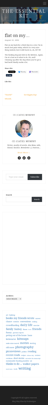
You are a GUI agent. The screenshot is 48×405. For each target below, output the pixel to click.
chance (9, 322)
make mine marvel (12, 343)
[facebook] (19, 158)
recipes (23, 355)
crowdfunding (12, 325)
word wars (9, 369)
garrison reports (18, 333)
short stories (19, 358)
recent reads (13, 355)
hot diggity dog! (30, 95)
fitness (25, 329)
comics (16, 322)
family (9, 329)
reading (32, 351)
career (38, 318)
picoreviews (13, 351)
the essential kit (24, 13)
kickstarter (11, 339)
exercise (36, 325)
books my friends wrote (20, 318)
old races (10, 347)
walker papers (31, 364)
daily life (26, 325)
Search (9, 195)
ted (31, 361)
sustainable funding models (17, 361)
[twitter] (24, 158)
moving (33, 343)
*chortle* (8, 95)
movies (24, 342)
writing (24, 368)
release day (30, 355)
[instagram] (28, 158)
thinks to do (12, 364)
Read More (24, 153)
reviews (37, 355)
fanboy (18, 329)
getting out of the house (16, 335)
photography (24, 347)
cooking (34, 322)
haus (30, 335)
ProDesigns (31, 401)
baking (12, 315)
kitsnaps (23, 338)
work (15, 369)
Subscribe (34, 177)
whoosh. (8, 99)
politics (24, 352)
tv (21, 364)
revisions (9, 358)
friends (36, 329)
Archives (9, 296)
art (7, 315)
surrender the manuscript (33, 358)
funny (9, 332)
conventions (25, 321)
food (29, 329)
